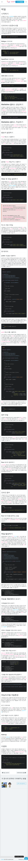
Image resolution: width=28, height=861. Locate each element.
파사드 (15, 536)
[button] (19, 2)
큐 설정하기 (4, 626)
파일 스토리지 (6, 772)
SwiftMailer (11, 16)
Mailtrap (8, 737)
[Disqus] (14, 805)
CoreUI (2, 859)
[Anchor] (9, 13)
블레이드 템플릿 (12, 185)
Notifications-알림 (21, 772)
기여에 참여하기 (22, 783)
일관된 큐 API (16, 609)
